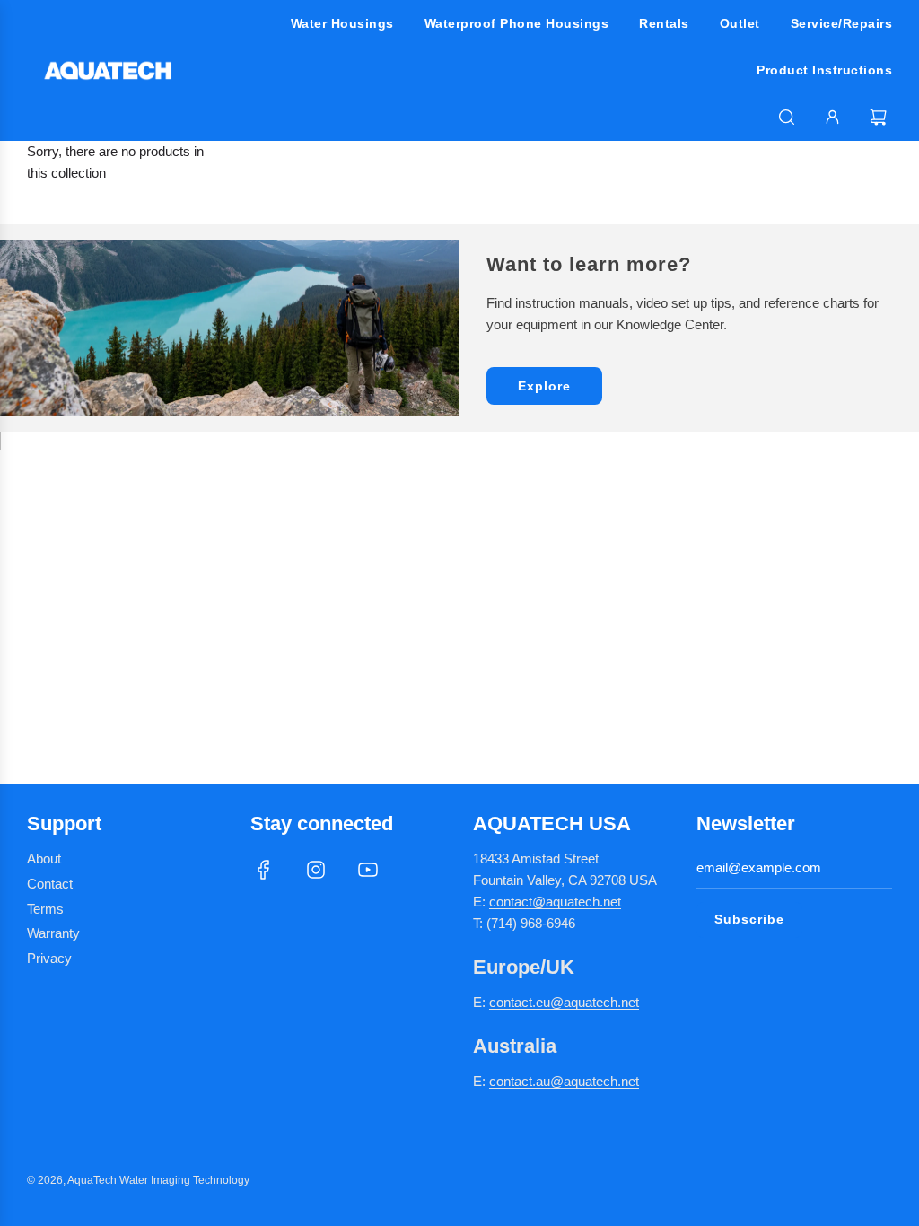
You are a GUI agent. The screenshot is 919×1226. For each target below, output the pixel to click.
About (44, 858)
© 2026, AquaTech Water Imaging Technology (138, 1180)
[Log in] (832, 117)
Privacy (49, 958)
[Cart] (880, 117)
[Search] (787, 117)
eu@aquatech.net (587, 1002)
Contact (50, 883)
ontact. (516, 1002)
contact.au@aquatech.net (564, 1081)
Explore (544, 386)
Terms (45, 908)
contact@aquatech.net (555, 901)
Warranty (53, 933)
